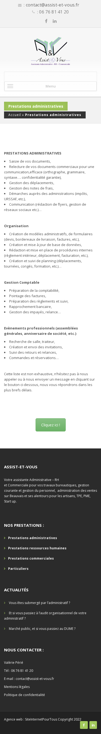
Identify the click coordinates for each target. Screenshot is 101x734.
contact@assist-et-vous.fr (52, 5)
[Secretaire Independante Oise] (50, 51)
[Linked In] (54, 21)
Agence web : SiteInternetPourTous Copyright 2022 (42, 719)
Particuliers (18, 568)
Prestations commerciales (31, 558)
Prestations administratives (32, 538)
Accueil (14, 115)
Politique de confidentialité (24, 695)
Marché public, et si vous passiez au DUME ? (42, 628)
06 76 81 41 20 (22, 670)
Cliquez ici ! (50, 424)
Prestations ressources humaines (37, 548)
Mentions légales (17, 686)
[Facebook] (46, 21)
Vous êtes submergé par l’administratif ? (39, 602)
